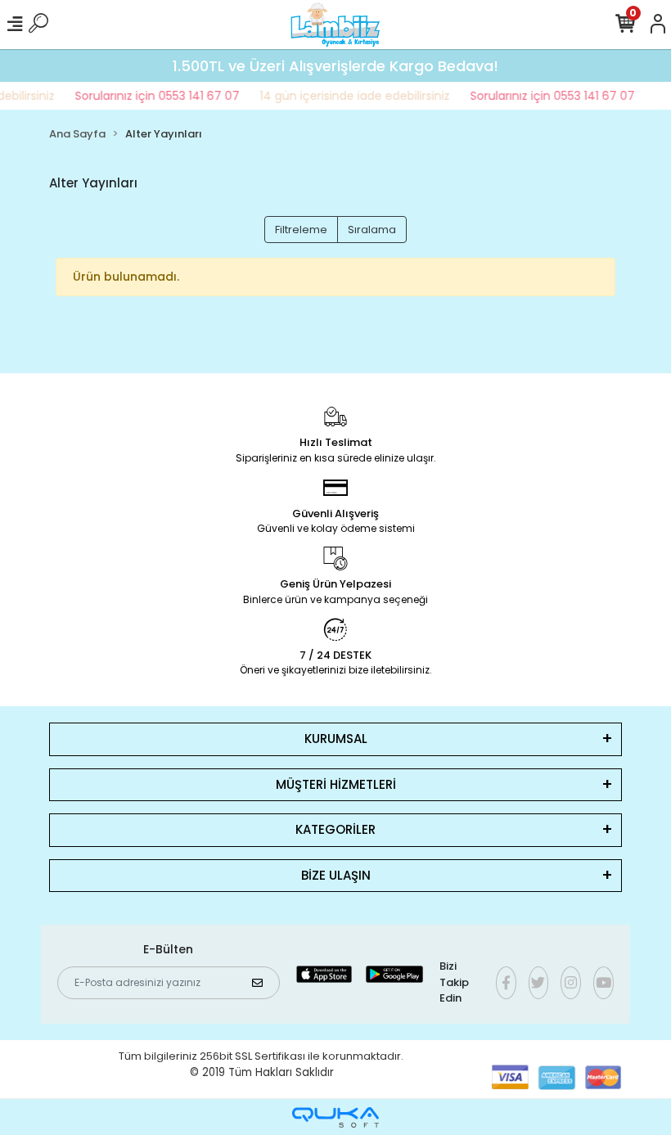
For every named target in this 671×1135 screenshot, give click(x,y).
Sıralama (372, 229)
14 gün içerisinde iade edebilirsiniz (348, 96)
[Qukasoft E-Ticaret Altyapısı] (335, 1117)
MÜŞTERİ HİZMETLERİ (336, 784)
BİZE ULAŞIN (336, 875)
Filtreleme (301, 229)
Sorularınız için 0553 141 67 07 (150, 96)
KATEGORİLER (335, 829)
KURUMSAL (335, 738)
